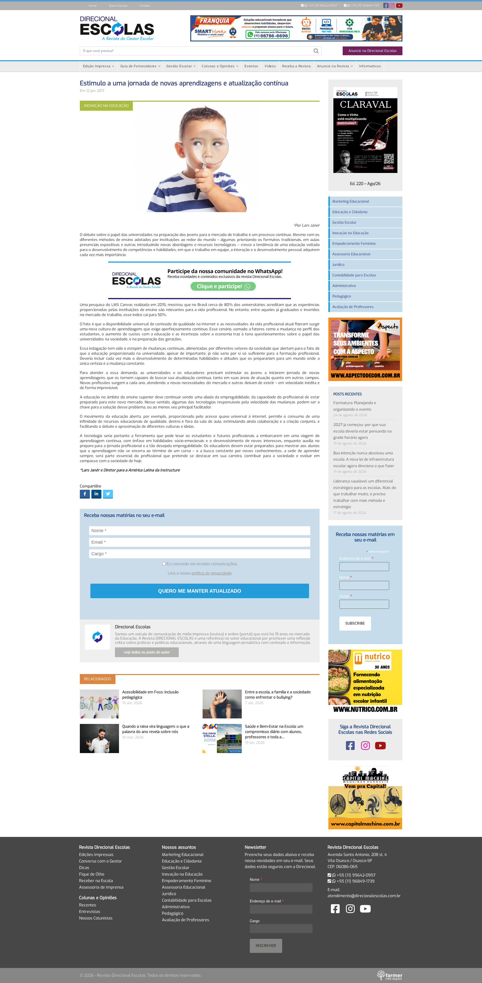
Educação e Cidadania (350, 212)
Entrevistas (89, 911)
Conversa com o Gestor (100, 861)
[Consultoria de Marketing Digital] (389, 975)
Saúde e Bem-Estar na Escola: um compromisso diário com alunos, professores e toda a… (274, 732)
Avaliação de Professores (353, 306)
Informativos (370, 66)
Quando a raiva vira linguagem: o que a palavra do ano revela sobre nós (155, 729)
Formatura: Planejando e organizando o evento (354, 406)
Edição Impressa (97, 66)
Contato (145, 6)
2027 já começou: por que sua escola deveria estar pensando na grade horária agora (362, 431)
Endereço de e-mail (356, 558)
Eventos (251, 66)
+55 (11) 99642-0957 (322, 6)
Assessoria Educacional (351, 254)
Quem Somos (118, 6)
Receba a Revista (296, 66)
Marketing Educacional (350, 201)
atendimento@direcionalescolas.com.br (364, 895)
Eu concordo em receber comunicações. (201, 564)
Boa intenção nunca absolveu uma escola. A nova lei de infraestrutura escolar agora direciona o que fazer (363, 459)
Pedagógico (341, 296)
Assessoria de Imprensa (101, 887)
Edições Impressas (96, 854)
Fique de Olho (91, 874)
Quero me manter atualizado (199, 591)
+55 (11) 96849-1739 (364, 6)
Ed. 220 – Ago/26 (365, 183)
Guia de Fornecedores (138, 66)
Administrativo (344, 285)
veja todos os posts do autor (147, 652)
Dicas (84, 867)
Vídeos (270, 66)
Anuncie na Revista (333, 66)
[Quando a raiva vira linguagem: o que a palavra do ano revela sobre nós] (99, 738)
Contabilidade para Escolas (354, 275)
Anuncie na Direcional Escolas (372, 50)
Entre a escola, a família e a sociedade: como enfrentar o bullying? (278, 695)
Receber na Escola (96, 880)
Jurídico (338, 264)
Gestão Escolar (179, 66)
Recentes (87, 905)
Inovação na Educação (350, 233)
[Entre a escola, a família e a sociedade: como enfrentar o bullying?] (222, 704)
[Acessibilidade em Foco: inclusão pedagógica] (99, 704)
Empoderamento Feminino (354, 243)
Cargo (345, 596)
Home (93, 6)
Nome (345, 577)
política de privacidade (212, 573)
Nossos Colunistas (95, 918)
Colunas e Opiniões (218, 66)
